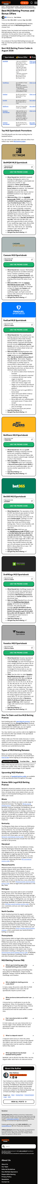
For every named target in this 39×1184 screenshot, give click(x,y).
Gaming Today (19, 1095)
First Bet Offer (25, 761)
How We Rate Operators (10, 1172)
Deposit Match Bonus (10, 761)
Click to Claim (34, 111)
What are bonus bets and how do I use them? (18, 998)
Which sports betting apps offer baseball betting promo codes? (16, 966)
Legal (5, 1097)
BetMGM (5, 61)
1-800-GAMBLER (22, 1151)
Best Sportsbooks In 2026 (12, 6)
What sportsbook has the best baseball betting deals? (16, 1054)
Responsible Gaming (9, 1174)
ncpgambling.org (6, 1126)
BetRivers (5, 106)
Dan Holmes (17, 17)
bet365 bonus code (16, 531)
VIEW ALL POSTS (17, 1102)
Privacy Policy (6, 1177)
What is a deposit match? (14, 1035)
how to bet (5, 757)
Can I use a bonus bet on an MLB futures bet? (16, 1019)
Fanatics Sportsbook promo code (19, 675)
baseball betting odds (19, 776)
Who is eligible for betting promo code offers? (17, 983)
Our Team (5, 1167)
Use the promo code (19, 172)
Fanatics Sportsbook (6, 111)
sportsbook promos (23, 721)
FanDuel (5, 94)
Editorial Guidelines (8, 1169)
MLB (9, 1097)
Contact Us (5, 1182)
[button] (36, 3)
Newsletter (5, 1179)
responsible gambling (12, 1119)
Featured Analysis (29, 1095)
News (13, 1095)
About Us (5, 1164)
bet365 (5, 100)
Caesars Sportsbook (6, 123)
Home (3, 6)
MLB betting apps (19, 141)
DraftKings (6, 83)
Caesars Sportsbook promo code (18, 283)
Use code (33, 123)
